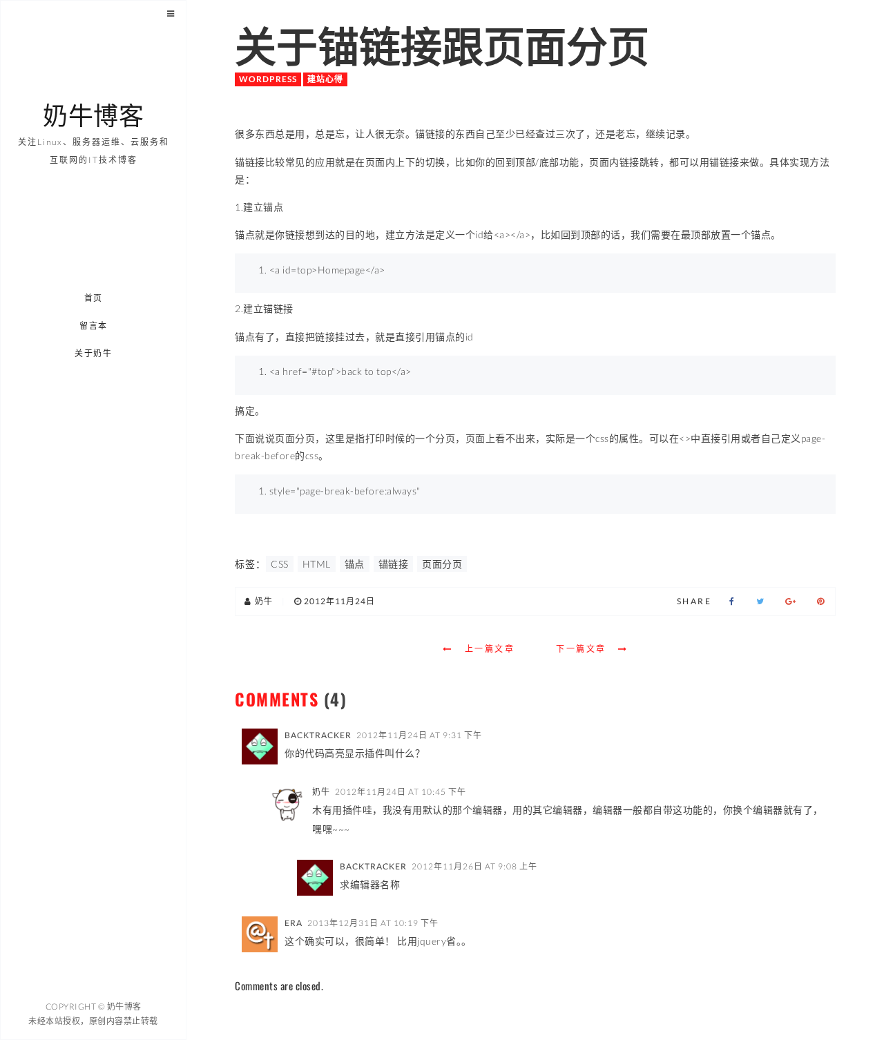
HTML (316, 564)
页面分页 (442, 564)
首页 (93, 298)
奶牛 (321, 792)
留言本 (93, 325)
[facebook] (732, 601)
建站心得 (325, 79)
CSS (280, 564)
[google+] (791, 601)
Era (293, 923)
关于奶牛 (94, 353)
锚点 (355, 564)
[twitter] (760, 601)
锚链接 (393, 564)
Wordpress (268, 79)
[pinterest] (821, 601)
